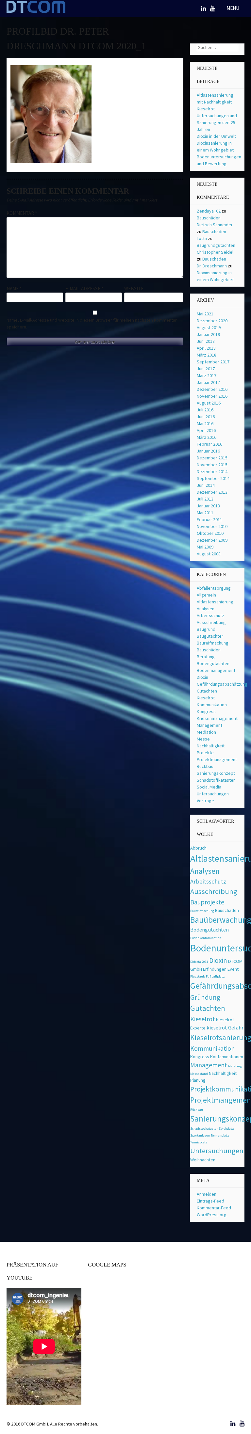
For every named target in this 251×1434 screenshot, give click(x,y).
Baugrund (206, 629)
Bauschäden (209, 218)
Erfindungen (214, 969)
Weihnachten (202, 1160)
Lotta (202, 238)
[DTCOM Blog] (36, 12)
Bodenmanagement (216, 670)
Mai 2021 (205, 314)
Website (133, 288)
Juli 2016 (205, 410)
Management (209, 725)
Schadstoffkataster (216, 780)
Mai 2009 (205, 547)
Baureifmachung (212, 643)
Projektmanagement (217, 759)
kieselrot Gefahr (225, 1027)
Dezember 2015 (212, 458)
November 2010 (212, 526)
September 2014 (213, 478)
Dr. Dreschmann (212, 266)
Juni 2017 (206, 369)
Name (14, 288)
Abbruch (198, 848)
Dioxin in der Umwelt (216, 136)
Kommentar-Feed (214, 1208)
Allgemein (206, 595)
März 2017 (206, 375)
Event (233, 969)
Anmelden (206, 1194)
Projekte (205, 753)
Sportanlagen (200, 1135)
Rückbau (205, 766)
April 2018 (206, 348)
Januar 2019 (208, 334)
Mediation (206, 732)
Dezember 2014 (212, 471)
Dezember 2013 (212, 492)
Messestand (199, 1074)
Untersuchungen (213, 794)
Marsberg (235, 1066)
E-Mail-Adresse (84, 288)
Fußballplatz (215, 976)
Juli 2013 (205, 499)
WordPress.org (211, 1215)
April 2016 (206, 430)
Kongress (206, 711)
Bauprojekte (207, 902)
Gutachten (207, 691)
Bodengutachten (213, 663)
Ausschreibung (211, 622)
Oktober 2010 (210, 533)
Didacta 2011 (199, 962)
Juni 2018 (206, 341)
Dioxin (202, 677)
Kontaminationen (226, 1057)
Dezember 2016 (212, 389)
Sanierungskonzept (216, 773)
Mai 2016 (205, 423)
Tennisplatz (199, 1142)
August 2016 (209, 403)
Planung (198, 1080)
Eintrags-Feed (210, 1201)
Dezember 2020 (212, 321)
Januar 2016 (208, 451)
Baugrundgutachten (216, 245)
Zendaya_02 (209, 211)
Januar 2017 (208, 382)
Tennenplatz (220, 1135)
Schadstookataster (204, 1128)
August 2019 (209, 327)
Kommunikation (212, 705)
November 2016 (212, 396)
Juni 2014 (206, 485)
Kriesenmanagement (217, 718)
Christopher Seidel (215, 252)
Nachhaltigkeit (211, 746)
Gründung (205, 997)
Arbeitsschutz (210, 615)
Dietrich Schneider (215, 225)
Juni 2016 (206, 417)
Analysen (205, 609)
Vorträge (205, 801)
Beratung (206, 657)
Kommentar (22, 213)
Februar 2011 (209, 519)
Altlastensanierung (215, 602)
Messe (203, 739)
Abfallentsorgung (214, 588)
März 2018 (206, 355)
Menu (233, 8)
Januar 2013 (208, 506)
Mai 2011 (205, 513)
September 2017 (213, 362)
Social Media (209, 787)
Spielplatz (226, 1128)
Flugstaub (197, 976)
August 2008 (209, 554)
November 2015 (212, 465)
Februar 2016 (209, 444)
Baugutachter (210, 636)
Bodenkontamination (205, 938)
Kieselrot (206, 698)
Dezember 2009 (212, 540)
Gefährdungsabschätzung (222, 684)
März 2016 (206, 437)
